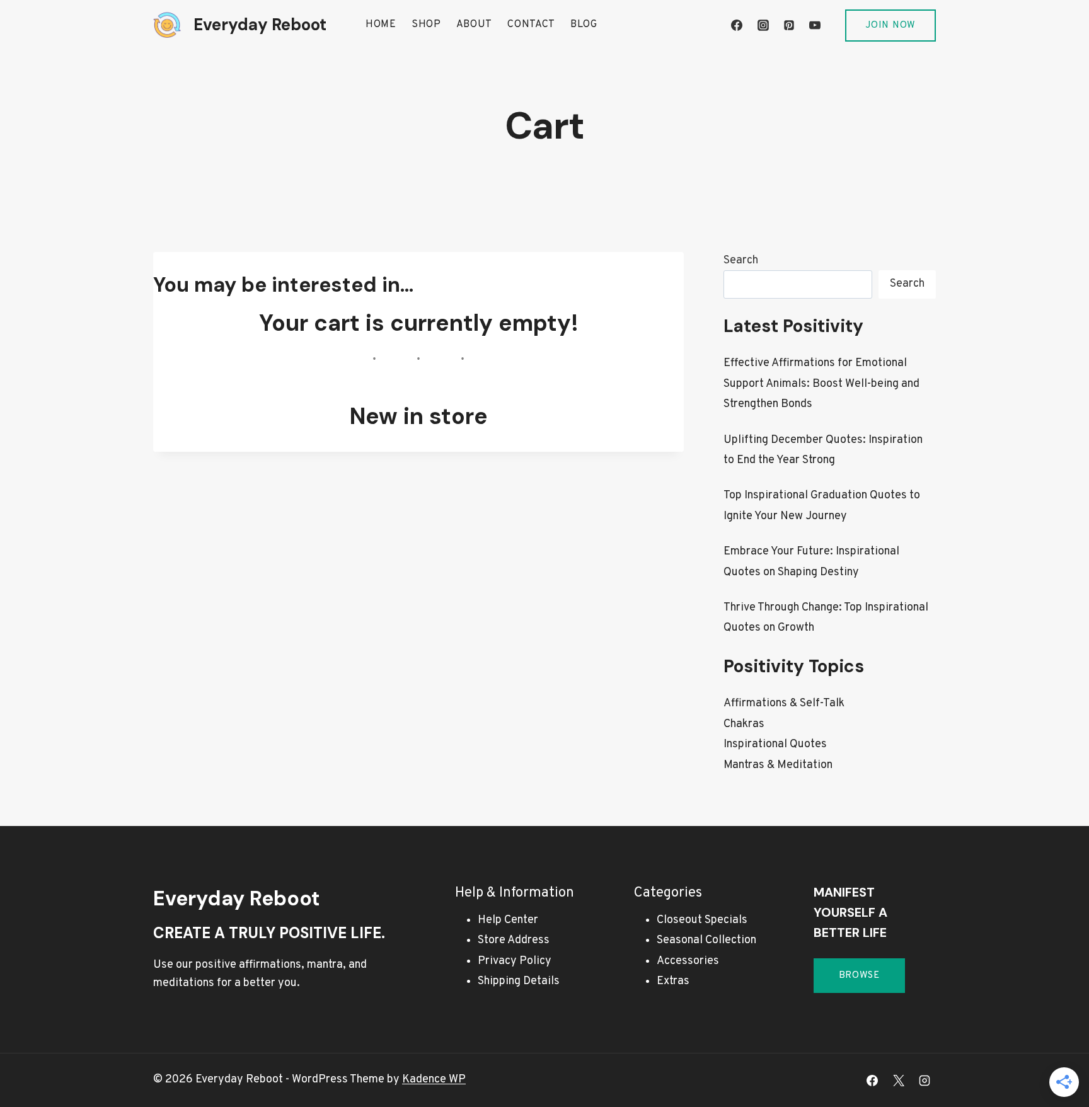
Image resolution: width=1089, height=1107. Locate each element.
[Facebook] (736, 25)
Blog (583, 24)
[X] (898, 1080)
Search (740, 260)
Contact (531, 24)
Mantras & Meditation (778, 765)
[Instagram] (763, 25)
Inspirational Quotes (775, 744)
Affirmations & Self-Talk (783, 703)
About (474, 24)
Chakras (743, 724)
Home (381, 24)
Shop (426, 24)
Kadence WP (434, 1079)
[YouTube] (815, 25)
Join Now (890, 26)
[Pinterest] (789, 25)
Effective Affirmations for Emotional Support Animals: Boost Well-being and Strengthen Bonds (821, 383)
